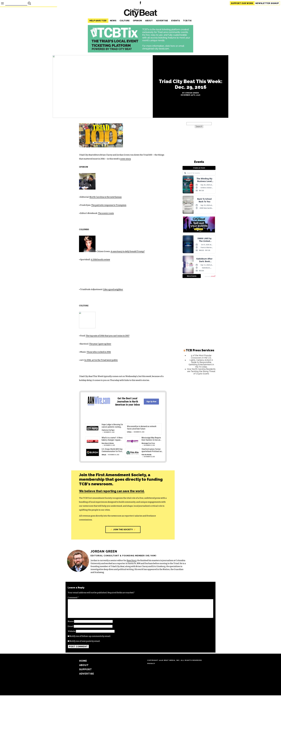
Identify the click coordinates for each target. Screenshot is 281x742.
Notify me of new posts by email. (84, 641)
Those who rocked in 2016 (99, 352)
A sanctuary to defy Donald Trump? (128, 251)
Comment (73, 597)
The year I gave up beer (100, 344)
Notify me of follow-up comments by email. (90, 636)
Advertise (162, 20)
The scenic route (106, 213)
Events (175, 20)
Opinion (137, 20)
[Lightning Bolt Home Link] (140, 3)
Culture (125, 20)
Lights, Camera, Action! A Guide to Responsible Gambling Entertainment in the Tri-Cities (201, 363)
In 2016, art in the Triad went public (101, 360)
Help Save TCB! (98, 20)
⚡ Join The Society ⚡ (123, 529)
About (149, 20)
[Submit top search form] (29, 3)
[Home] (140, 13)
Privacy (151, 663)
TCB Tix (187, 20)
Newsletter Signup (267, 3)
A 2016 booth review (100, 259)
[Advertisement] (199, 410)
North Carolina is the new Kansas (105, 197)
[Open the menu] (2, 3)
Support (242, 3)
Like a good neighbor (113, 289)
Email (70, 626)
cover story (125, 159)
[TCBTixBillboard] (140, 52)
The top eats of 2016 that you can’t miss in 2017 (107, 336)
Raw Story (131, 560)
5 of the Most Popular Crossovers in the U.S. (201, 356)
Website (72, 631)
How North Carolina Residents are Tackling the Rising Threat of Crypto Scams (201, 371)
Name (71, 621)
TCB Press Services (200, 350)
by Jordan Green (190, 93)
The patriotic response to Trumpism (108, 205)
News (113, 20)
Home (83, 660)
